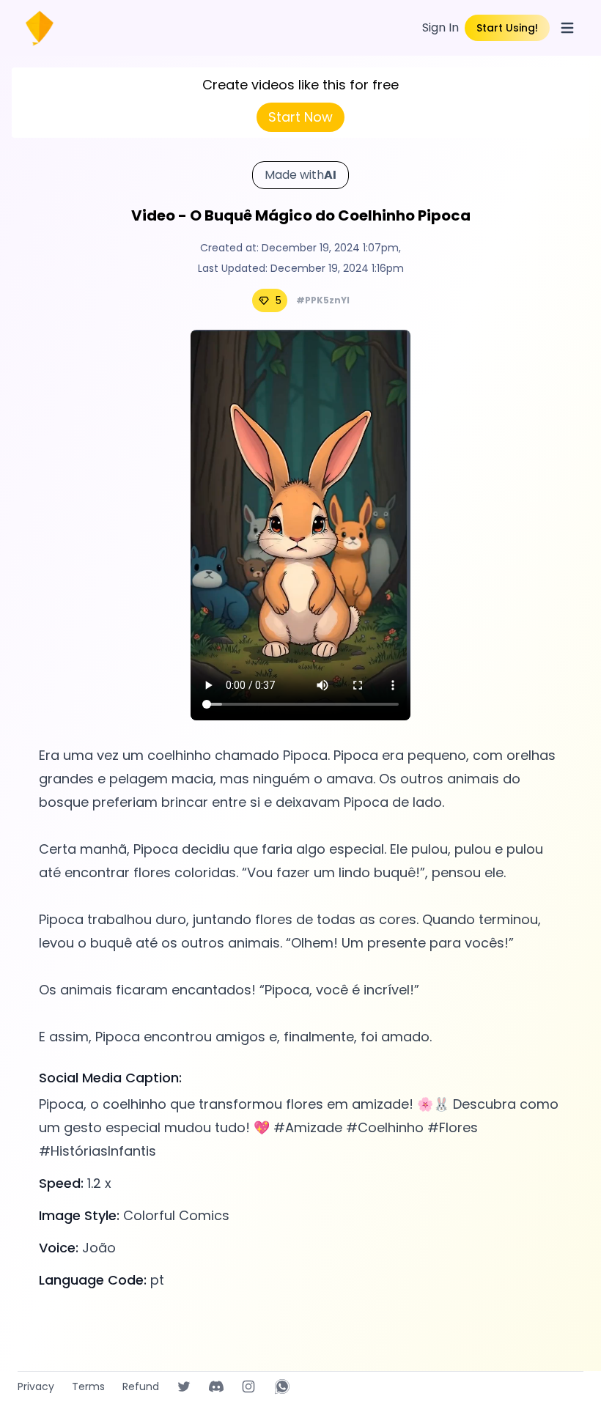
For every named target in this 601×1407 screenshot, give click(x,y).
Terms (88, 1386)
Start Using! (507, 28)
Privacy (36, 1386)
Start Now (300, 117)
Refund (140, 1386)
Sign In (440, 27)
